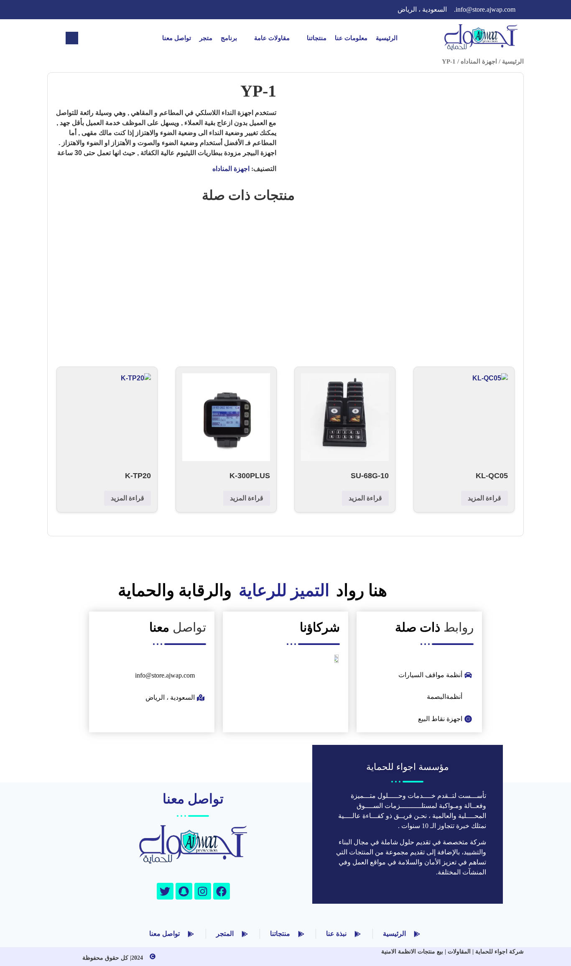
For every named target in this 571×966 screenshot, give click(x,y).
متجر (205, 38)
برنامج (229, 38)
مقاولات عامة (272, 38)
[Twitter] (110, 9)
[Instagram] (60, 9)
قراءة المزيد (484, 498)
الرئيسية (387, 38)
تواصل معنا (176, 38)
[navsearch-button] (72, 38)
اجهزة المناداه (479, 61)
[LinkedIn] (93, 9)
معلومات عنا (351, 38)
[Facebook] (126, 9)
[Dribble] (76, 9)
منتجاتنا (316, 38)
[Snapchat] (184, 891)
